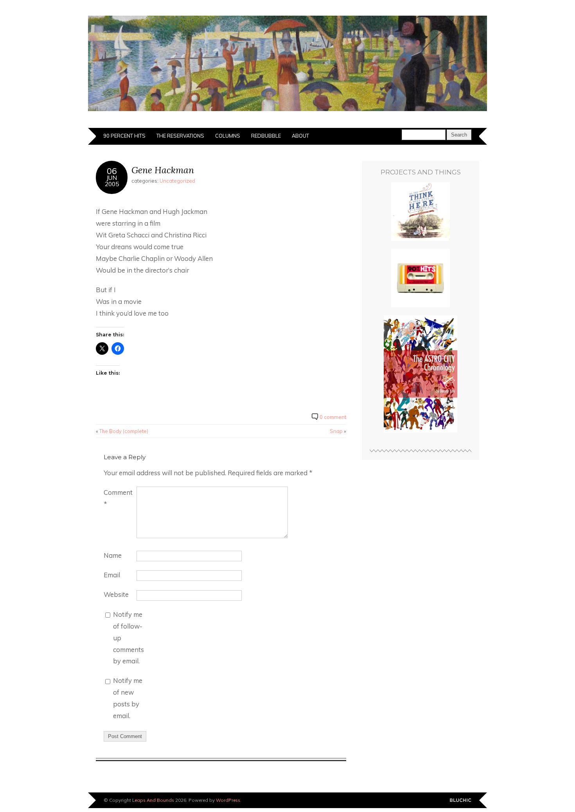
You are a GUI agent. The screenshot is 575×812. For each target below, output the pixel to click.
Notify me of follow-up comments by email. (128, 637)
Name (113, 555)
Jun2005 (112, 180)
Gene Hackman (162, 170)
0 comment (333, 417)
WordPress (228, 800)
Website (116, 594)
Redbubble (266, 136)
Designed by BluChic (460, 800)
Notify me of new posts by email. (127, 698)
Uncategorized (177, 181)
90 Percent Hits (124, 136)
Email (112, 575)
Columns (227, 136)
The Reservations (180, 136)
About (300, 136)
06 (112, 170)
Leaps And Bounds (153, 800)
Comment (118, 498)
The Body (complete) (123, 431)
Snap (336, 431)
